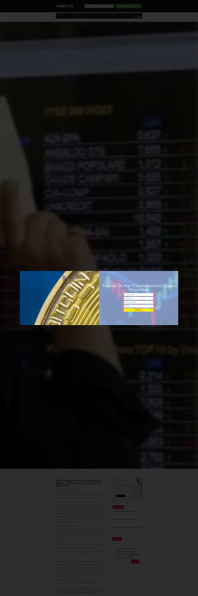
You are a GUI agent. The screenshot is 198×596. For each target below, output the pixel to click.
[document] (99, 298)
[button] (176, 273)
